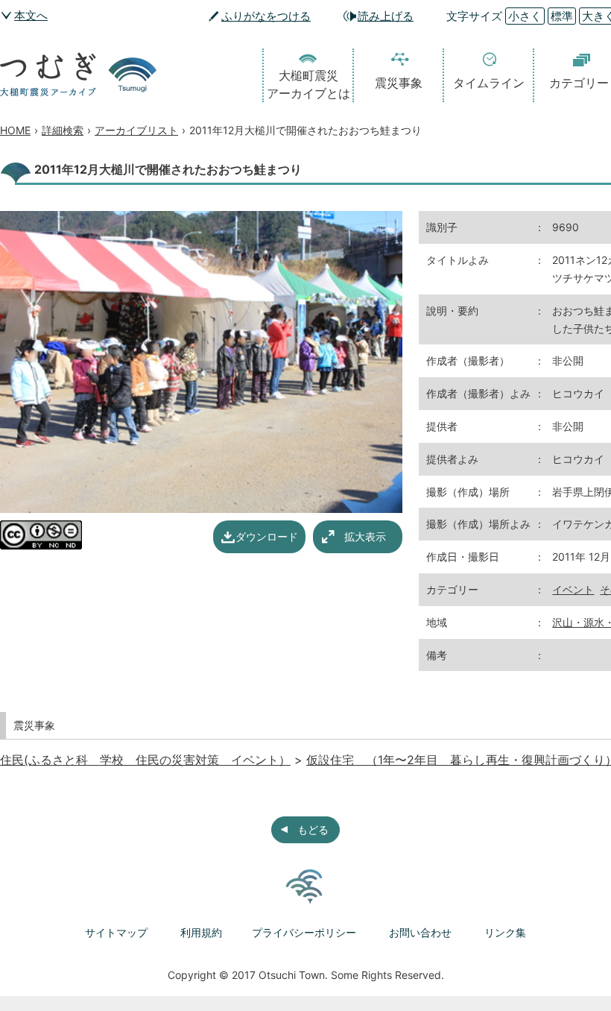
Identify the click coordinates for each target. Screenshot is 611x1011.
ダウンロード (266, 536)
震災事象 (398, 82)
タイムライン (489, 82)
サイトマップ (116, 932)
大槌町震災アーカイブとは (308, 84)
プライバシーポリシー (304, 932)
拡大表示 (365, 536)
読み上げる (386, 16)
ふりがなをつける (266, 16)
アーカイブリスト (136, 130)
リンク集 (505, 932)
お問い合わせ (420, 932)
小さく (525, 16)
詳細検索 (62, 130)
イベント (573, 589)
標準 (562, 16)
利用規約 (201, 932)
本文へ (31, 15)
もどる (313, 829)
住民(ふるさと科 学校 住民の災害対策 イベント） (145, 759)
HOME (15, 130)
